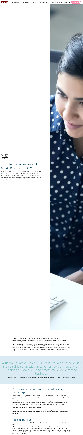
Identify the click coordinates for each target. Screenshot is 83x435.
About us (59, 2)
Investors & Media (43, 2)
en (67, 2)
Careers (53, 2)
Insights (34, 2)
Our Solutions (25, 2)
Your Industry (15, 2)
